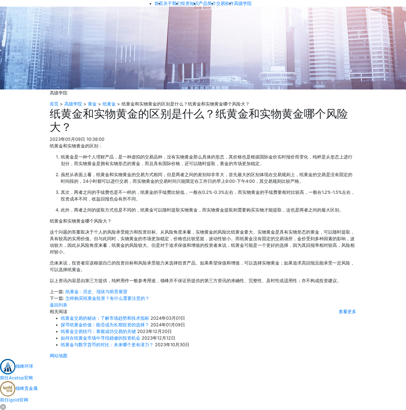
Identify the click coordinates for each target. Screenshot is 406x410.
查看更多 (347, 311)
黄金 (92, 104)
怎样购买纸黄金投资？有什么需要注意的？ (107, 298)
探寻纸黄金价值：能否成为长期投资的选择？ (105, 324)
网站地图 (58, 355)
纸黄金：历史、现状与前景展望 (96, 291)
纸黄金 (109, 104)
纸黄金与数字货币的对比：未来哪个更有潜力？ (107, 344)
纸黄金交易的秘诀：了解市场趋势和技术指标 (105, 318)
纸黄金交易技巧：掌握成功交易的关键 (98, 331)
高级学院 (73, 104)
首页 (54, 104)
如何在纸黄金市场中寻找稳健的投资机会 (100, 338)
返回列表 (58, 305)
